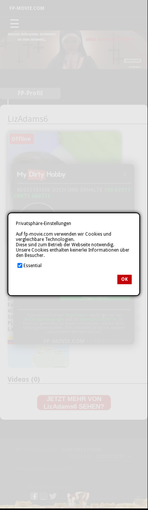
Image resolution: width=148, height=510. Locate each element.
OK (124, 279)
